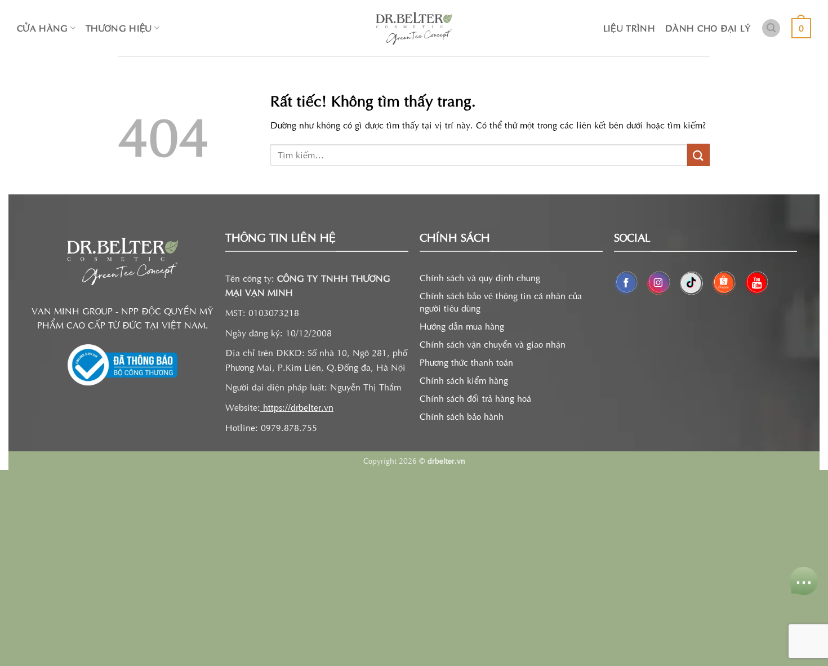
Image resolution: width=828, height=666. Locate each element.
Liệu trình (629, 27)
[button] (771, 28)
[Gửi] (698, 155)
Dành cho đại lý (708, 27)
